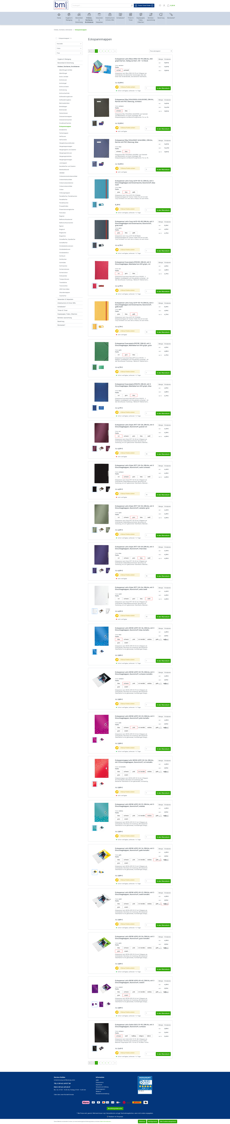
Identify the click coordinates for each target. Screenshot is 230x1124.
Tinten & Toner (62, 310)
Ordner (61, 189)
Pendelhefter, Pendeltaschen (68, 196)
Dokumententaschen (65, 120)
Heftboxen (62, 136)
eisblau (149, 639)
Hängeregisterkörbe (65, 156)
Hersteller (60, 43)
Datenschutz (100, 1082)
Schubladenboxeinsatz (66, 246)
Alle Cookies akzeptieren (168, 1121)
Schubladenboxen (64, 249)
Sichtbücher (63, 259)
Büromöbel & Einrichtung (66, 63)
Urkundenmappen (64, 292)
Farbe (58, 48)
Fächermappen (63, 133)
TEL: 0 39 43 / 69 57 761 (62, 1083)
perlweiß (126, 70)
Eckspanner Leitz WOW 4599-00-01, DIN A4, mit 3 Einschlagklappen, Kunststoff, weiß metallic (134, 893)
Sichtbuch (62, 256)
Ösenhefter (62, 296)
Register (61, 216)
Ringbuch (62, 229)
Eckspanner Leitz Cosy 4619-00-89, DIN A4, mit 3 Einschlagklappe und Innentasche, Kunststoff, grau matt (134, 223)
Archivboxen (63, 80)
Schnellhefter (63, 242)
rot (119, 273)
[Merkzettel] (160, 5)
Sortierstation (63, 272)
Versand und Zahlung (102, 1087)
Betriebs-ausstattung (65, 318)
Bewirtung (61, 321)
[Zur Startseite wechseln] (61, 5)
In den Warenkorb (163, 88)
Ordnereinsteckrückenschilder (68, 176)
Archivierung (63, 90)
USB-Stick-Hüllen (64, 289)
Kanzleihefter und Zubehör (67, 166)
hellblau (134, 1036)
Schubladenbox (64, 252)
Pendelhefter (63, 199)
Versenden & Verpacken (65, 299)
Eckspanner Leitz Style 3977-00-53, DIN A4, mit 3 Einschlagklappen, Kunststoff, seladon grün (134, 507)
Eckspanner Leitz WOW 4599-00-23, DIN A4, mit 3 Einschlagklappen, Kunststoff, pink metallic (134, 717)
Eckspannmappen (65, 38)
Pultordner (62, 213)
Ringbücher (62, 232)
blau (126, 111)
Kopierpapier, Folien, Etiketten (67, 314)
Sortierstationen (64, 269)
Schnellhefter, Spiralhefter (67, 239)
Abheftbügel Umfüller (65, 70)
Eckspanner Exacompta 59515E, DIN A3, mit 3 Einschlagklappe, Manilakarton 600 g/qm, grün (133, 344)
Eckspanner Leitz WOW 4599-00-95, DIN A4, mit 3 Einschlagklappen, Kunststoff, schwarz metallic (134, 673)
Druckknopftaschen (65, 123)
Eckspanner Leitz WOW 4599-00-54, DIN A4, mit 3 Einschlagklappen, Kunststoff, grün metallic (134, 937)
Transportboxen (64, 279)
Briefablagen (63, 106)
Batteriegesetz (100, 1089)
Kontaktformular (69, 1094)
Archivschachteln (64, 93)
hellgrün (141, 1036)
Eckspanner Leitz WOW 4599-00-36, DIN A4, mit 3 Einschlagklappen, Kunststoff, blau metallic (134, 629)
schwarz (118, 111)
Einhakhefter (63, 129)
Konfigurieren (152, 1121)
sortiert (118, 70)
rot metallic (141, 639)
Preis (58, 53)
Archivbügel (62, 83)
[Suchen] (132, 5)
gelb (133, 192)
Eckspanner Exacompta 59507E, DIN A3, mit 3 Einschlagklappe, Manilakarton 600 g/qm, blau (133, 385)
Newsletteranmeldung (102, 1093)
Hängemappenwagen (65, 146)
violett (126, 642)
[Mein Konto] (164, 5)
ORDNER (61, 173)
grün (126, 273)
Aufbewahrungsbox (65, 100)
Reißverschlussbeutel (65, 219)
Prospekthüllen (63, 206)
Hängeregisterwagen (65, 159)
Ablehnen (142, 1121)
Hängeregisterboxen (65, 153)
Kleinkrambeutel (64, 169)
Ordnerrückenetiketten (66, 183)
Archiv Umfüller (63, 76)
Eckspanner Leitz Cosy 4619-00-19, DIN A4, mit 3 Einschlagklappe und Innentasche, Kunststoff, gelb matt (134, 305)
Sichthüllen (62, 262)
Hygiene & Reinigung (64, 59)
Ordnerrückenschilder (65, 186)
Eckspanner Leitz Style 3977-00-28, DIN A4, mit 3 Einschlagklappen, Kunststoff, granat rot (134, 426)
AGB (97, 1080)
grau (118, 192)
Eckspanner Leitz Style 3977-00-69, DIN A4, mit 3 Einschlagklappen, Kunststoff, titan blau (134, 548)
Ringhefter (62, 236)
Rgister (61, 226)
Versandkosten (110, 1113)
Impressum (99, 1084)
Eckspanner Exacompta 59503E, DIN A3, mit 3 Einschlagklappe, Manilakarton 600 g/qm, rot (133, 263)
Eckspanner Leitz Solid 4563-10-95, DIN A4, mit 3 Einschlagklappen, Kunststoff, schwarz (134, 1026)
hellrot (149, 1036)
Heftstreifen (63, 139)
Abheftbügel (63, 73)
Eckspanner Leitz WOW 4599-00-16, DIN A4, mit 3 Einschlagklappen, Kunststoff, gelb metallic (134, 849)
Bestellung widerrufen (115, 1108)
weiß (149, 436)
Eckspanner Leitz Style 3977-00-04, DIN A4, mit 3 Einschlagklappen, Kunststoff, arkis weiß (134, 588)
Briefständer (63, 110)
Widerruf (98, 1091)
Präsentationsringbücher (66, 209)
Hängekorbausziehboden (66, 143)
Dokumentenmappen (65, 116)
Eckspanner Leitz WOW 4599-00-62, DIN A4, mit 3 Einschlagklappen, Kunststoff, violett (134, 981)
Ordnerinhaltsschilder (65, 179)
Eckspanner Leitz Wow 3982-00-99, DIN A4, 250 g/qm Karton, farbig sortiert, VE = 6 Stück (134, 60)
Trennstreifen (63, 286)
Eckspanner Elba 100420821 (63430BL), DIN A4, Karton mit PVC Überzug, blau (134, 141)
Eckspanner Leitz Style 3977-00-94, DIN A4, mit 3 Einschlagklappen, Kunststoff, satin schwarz (134, 466)
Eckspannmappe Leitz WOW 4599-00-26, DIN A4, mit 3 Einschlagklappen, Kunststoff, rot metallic (134, 761)
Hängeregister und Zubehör (67, 149)
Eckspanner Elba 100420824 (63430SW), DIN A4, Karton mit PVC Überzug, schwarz (134, 100)
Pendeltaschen (63, 203)
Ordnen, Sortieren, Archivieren (69, 66)
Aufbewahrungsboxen (66, 96)
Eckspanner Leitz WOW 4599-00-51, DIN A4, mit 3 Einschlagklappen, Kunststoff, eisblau (134, 805)
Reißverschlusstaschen (66, 222)
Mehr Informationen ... (106, 1121)
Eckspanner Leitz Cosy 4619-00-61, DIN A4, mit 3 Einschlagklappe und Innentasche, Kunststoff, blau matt (135, 183)
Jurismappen (63, 163)
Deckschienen (63, 113)
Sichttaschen (63, 266)
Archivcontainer (64, 86)
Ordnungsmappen (64, 193)
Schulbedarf (62, 307)
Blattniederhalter (64, 103)
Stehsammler (63, 276)
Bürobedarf (61, 325)
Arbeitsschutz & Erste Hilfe (67, 303)
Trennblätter (63, 282)
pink (134, 639)
